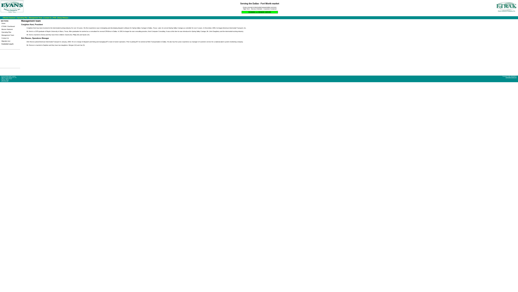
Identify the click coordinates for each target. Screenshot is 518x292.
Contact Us (48, 18)
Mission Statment (9, 18)
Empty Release (63, 18)
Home (3, 23)
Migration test (5, 41)
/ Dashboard (8, 26)
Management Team (35, 18)
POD (54, 18)
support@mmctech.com (511, 77)
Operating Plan (22, 18)
